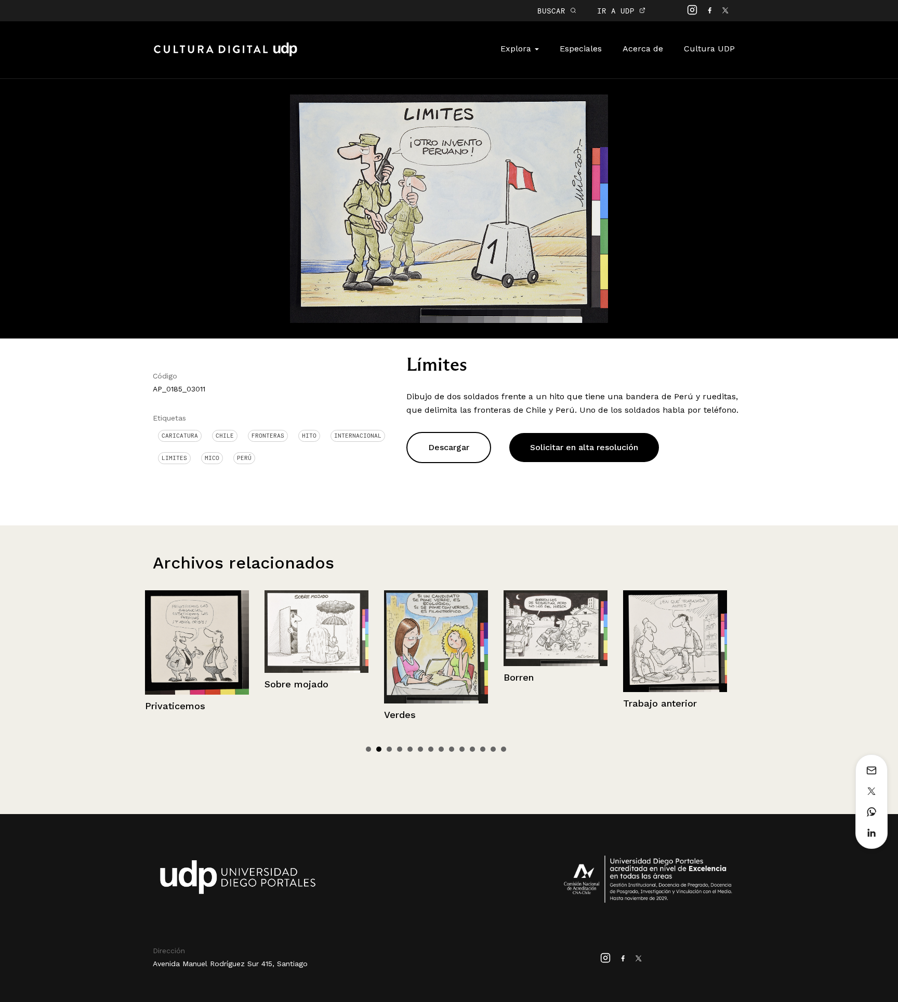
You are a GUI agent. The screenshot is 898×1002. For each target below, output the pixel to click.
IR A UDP (618, 10)
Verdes (281, 714)
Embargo (645, 702)
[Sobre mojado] (198, 631)
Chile (225, 435)
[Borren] (437, 628)
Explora (517, 48)
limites (174, 458)
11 (472, 749)
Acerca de (643, 48)
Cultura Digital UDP (225, 55)
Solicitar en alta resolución (584, 447)
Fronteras (268, 435)
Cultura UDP (709, 48)
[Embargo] (676, 640)
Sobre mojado (178, 684)
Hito (309, 435)
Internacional (357, 435)
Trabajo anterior (541, 703)
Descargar (448, 447)
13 (493, 749)
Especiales (581, 48)
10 (462, 749)
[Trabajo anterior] (557, 641)
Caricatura (180, 435)
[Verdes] (317, 646)
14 (503, 749)
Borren (400, 677)
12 (482, 749)
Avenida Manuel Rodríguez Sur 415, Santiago (230, 963)
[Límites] (449, 208)
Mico (212, 458)
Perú (244, 458)
